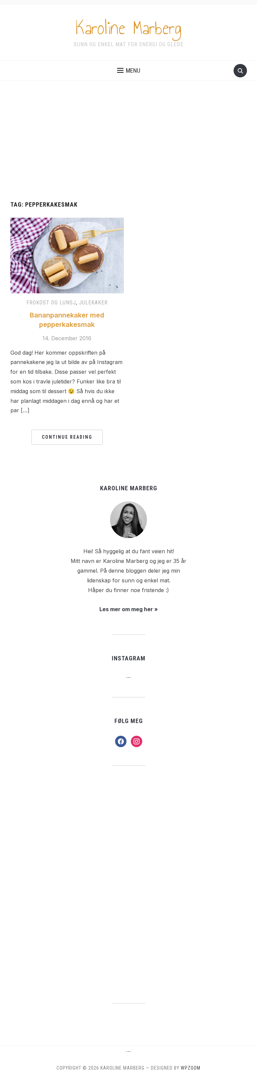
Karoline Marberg (129, 28)
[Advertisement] (128, 141)
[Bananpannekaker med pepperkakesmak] (67, 255)
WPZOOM (190, 1068)
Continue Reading (67, 437)
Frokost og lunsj (51, 302)
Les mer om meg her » (128, 609)
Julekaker (93, 302)
